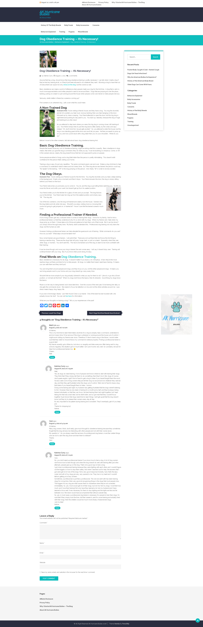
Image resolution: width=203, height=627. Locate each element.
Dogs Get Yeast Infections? (137, 73)
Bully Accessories (82, 25)
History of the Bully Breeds (51, 25)
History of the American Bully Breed (140, 81)
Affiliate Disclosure (88, 2)
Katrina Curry (48, 76)
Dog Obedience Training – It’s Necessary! (65, 70)
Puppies (72, 32)
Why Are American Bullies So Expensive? (141, 77)
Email (42, 553)
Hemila (117, 624)
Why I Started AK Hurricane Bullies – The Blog (128, 2)
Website (42, 562)
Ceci (51, 421)
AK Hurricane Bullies (50, 13)
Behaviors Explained (48, 32)
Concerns (96, 25)
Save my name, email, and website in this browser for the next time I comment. (68, 572)
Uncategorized (133, 125)
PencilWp (125, 624)
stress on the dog (69, 85)
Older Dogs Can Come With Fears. (139, 84)
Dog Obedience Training (78, 257)
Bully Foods (68, 25)
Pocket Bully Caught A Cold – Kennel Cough (143, 70)
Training (62, 32)
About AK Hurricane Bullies (91, 5)
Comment (43, 523)
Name (42, 543)
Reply (52, 357)
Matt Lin (52, 325)
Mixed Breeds (83, 32)
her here (69, 296)
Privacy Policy (103, 2)
